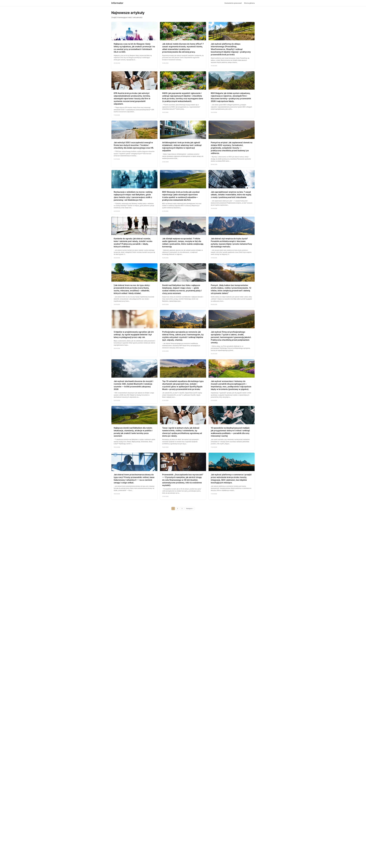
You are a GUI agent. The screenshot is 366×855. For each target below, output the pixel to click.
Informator (117, 3)
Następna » (189, 508)
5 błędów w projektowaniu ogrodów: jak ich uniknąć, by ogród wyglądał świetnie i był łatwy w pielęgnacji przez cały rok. (134, 334)
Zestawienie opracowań (233, 3)
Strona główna (249, 3)
